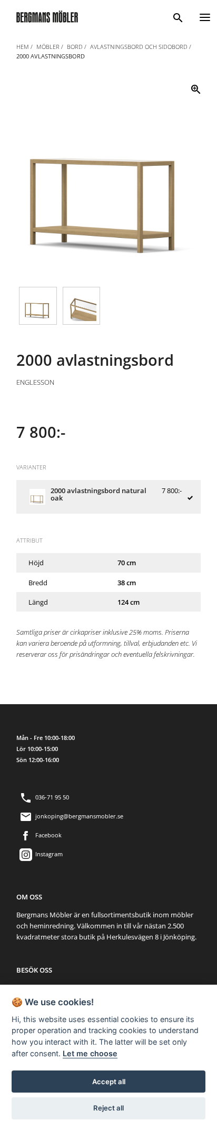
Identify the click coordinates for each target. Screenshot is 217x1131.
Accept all (108, 1081)
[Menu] (204, 16)
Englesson (35, 382)
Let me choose (90, 1053)
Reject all (108, 1108)
